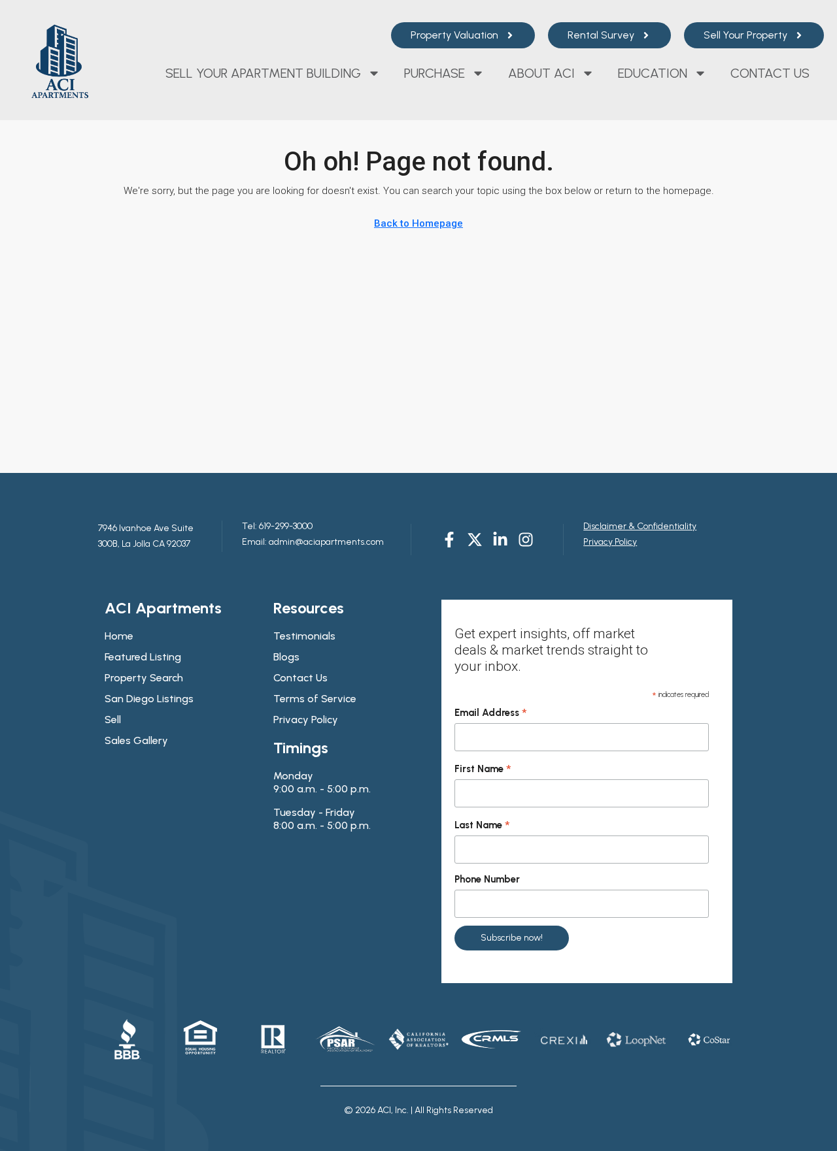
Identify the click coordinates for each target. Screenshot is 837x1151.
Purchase (434, 73)
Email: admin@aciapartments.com (313, 541)
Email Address (490, 713)
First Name (482, 769)
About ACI (541, 73)
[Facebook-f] (449, 539)
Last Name (482, 826)
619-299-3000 (285, 526)
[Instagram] (526, 539)
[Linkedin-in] (500, 539)
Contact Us (770, 73)
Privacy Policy (610, 541)
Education (652, 73)
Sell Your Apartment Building (263, 73)
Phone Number (487, 879)
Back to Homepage (418, 223)
